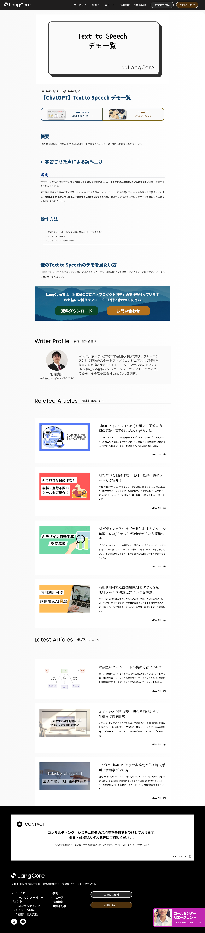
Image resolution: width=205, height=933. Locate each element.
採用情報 (125, 5)
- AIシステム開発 (23, 910)
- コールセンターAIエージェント (27, 899)
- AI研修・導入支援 (24, 914)
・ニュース (56, 897)
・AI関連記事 (58, 906)
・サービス (18, 893)
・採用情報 (57, 902)
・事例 (54, 893)
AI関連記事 (140, 5)
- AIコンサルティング (25, 905)
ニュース (110, 5)
